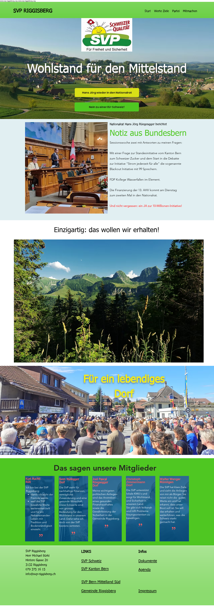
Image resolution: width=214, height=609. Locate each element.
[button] (109, 300)
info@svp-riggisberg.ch (41, 574)
